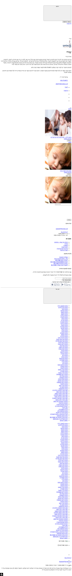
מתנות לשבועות (63, 377)
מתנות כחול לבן (64, 376)
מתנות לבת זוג (64, 321)
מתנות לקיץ (65, 361)
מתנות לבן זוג (64, 320)
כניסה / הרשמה (67, 21)
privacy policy (64, 420)
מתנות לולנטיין (64, 384)
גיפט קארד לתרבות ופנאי (61, 396)
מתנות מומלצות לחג (62, 411)
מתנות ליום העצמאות (62, 374)
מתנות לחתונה (64, 352)
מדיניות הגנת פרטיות (62, 248)
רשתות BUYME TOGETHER (59, 262)
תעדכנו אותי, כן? (67, 280)
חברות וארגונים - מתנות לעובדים (59, 414)
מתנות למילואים (63, 358)
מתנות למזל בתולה (63, 379)
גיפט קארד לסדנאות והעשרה (60, 398)
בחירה (69, 140)
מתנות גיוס (65, 355)
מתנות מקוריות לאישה (62, 412)
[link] (34, 549)
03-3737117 (68, 558)
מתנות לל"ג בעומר (63, 372)
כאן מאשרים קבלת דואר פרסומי (61, 282)
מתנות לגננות (64, 325)
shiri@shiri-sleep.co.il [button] (62, 84)
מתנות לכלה (64, 329)
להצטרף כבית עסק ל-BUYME (59, 265)
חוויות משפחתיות (63, 409)
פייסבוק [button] (66, 90)
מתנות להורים (64, 336)
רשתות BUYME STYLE (61, 263)
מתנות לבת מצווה (63, 349)
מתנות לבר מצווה (63, 347)
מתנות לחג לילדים (63, 307)
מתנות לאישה (64, 310)
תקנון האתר (64, 247)
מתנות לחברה (64, 317)
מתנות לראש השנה (63, 364)
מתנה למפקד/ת (64, 360)
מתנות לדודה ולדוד (63, 337)
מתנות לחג (65, 363)
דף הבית (69, 23)
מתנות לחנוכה (64, 368)
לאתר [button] (66, 87)
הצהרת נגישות (64, 250)
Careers (66, 245)
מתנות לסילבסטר (63, 388)
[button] (69, 3)
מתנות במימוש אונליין (62, 404)
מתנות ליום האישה (63, 380)
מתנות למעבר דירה (63, 306)
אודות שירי (68, 56)
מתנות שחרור (64, 353)
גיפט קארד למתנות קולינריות (60, 390)
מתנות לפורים (64, 371)
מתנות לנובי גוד (64, 387)
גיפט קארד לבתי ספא (62, 392)
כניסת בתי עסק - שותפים (61, 242)
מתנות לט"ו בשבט (63, 369)
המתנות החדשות (63, 403)
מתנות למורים (64, 326)
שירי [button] (70, 38)
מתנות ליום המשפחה (62, 382)
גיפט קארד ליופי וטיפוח (61, 400)
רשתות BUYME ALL (61, 260)
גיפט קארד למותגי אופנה (61, 393)
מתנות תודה (64, 357)
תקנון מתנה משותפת (62, 415)
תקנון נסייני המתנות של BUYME (59, 417)
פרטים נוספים (67, 139)
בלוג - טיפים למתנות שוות (61, 258)
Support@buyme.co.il (65, 561)
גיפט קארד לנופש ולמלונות (61, 395)
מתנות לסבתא (64, 333)
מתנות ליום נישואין (63, 344)
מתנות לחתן (64, 331)
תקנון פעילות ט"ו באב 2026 (60, 419)
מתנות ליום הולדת (63, 342)
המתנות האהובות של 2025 (60, 401)
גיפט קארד (65, 407)
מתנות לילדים (64, 323)
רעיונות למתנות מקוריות (61, 406)
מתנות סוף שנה (64, 345)
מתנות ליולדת (64, 315)
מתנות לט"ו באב (63, 385)
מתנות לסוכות (64, 366)
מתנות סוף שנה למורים (62, 341)
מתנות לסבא (64, 334)
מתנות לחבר (64, 318)
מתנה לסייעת (64, 328)
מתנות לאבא (64, 314)
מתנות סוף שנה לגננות (62, 339)
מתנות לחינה (64, 350)
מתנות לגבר (65, 309)
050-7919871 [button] (64, 80)
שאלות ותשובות (63, 257)
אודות (66, 244)
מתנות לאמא (64, 312)
